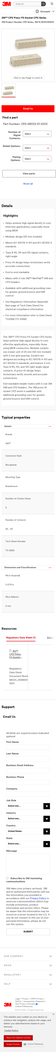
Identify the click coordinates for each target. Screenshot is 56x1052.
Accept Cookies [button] (12, 1044)
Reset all (28, 184)
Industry (11, 813)
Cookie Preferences (24, 1006)
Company (11, 789)
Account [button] (45, 11)
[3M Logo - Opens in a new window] (6, 4)
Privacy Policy (38, 898)
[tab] (20, 637)
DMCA (18, 1001)
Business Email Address (20, 765)
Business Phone (15, 777)
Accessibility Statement (33, 1001)
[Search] (43, 4)
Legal (17, 999)
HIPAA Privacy (37, 999)
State (9, 838)
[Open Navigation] (52, 4)
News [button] (8, 965)
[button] (33, 1044)
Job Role (11, 800)
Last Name (12, 754)
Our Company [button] (13, 956)
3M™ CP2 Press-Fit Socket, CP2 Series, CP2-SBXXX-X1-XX (16, 654)
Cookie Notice (11, 1031)
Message (11, 851)
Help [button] (7, 984)
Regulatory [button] (12, 975)
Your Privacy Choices (24, 1004)
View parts (29, 174)
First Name (12, 742)
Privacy (25, 999)
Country (11, 826)
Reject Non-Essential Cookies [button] (18, 1038)
